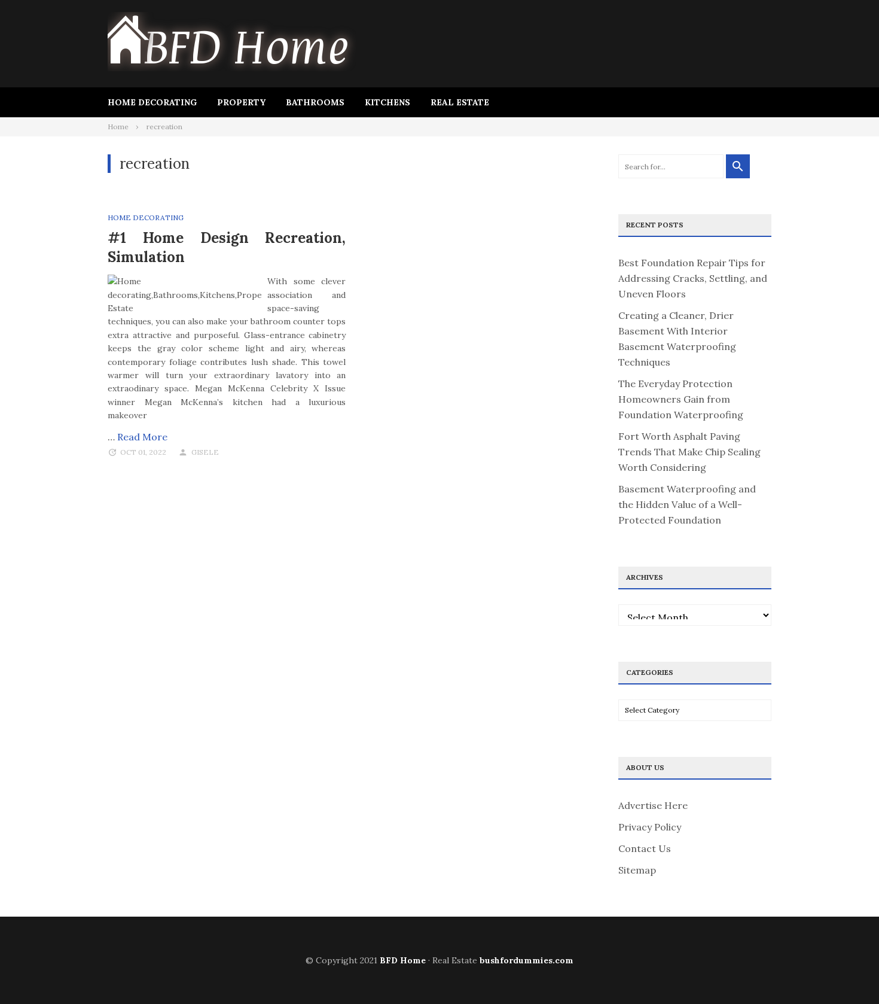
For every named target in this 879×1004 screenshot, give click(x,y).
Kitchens (387, 102)
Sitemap (637, 870)
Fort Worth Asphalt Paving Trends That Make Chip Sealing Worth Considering (689, 451)
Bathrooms (315, 102)
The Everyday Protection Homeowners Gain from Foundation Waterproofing (680, 399)
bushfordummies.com (526, 960)
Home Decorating (152, 102)
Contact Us (644, 848)
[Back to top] (845, 970)
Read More (142, 437)
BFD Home (403, 960)
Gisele (205, 452)
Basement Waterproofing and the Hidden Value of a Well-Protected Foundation (687, 504)
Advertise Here (653, 805)
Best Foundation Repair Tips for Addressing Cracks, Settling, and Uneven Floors (692, 278)
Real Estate (460, 102)
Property (241, 102)
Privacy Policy (649, 827)
